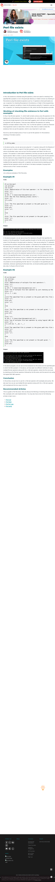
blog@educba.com (47, 9)
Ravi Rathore (27, 32)
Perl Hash (9, 402)
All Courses (31, 851)
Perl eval (8, 400)
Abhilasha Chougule (12, 32)
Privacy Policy (37, 879)
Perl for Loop (9, 404)
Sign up (30, 857)
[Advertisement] (19, 429)
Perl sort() (9, 406)
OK (51, 877)
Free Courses (32, 845)
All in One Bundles (31, 854)
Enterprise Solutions (31, 842)
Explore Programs (31, 848)
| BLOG (14, 5)
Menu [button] (49, 5)
